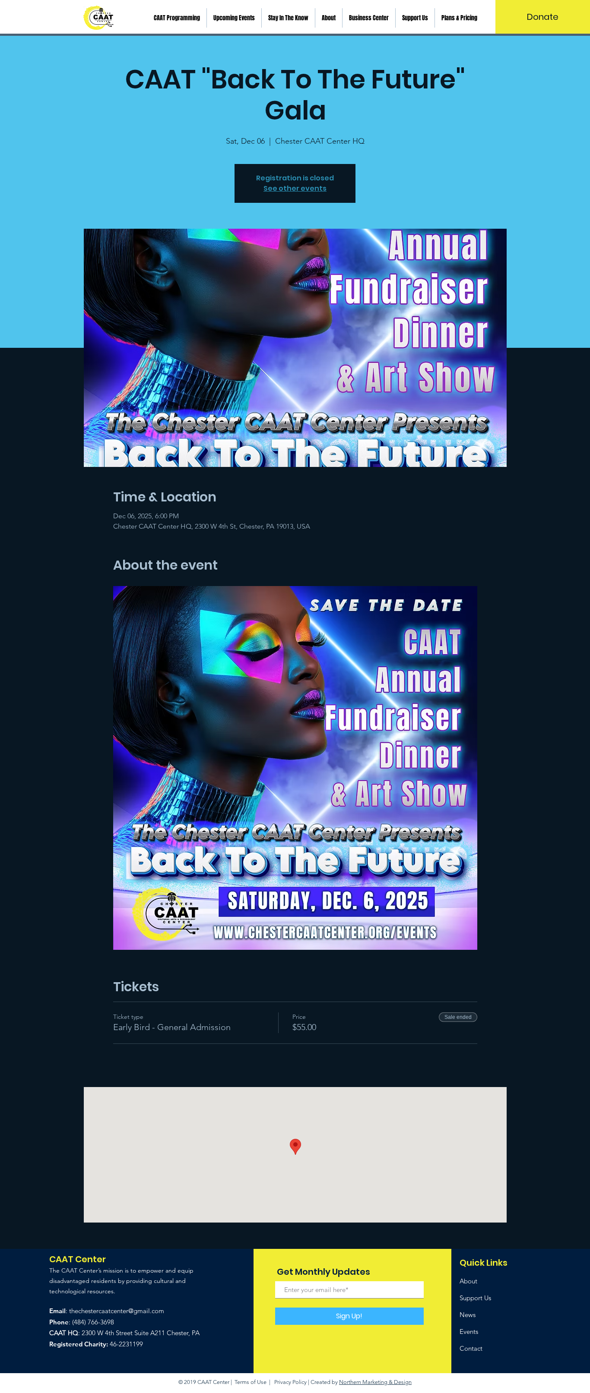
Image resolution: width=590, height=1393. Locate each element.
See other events (295, 188)
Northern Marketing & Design (375, 1382)
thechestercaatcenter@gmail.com (116, 1311)
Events (469, 1331)
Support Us (475, 1298)
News (468, 1315)
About (468, 1281)
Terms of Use (250, 1382)
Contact (471, 1348)
